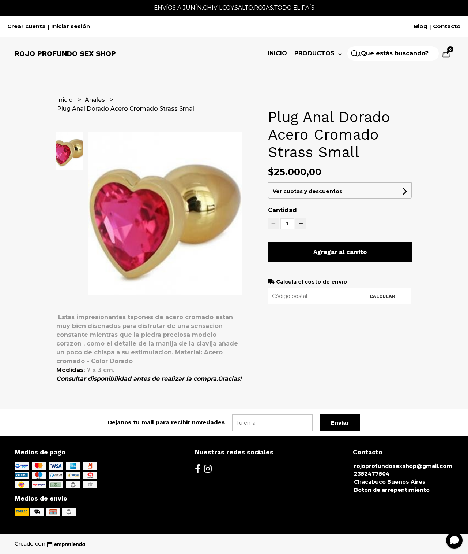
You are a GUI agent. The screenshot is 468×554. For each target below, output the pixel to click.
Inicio (277, 53)
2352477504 (372, 473)
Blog (420, 26)
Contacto (447, 26)
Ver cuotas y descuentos (307, 191)
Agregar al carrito (340, 251)
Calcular (382, 296)
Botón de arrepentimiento (392, 490)
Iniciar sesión (70, 26)
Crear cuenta (26, 26)
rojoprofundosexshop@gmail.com (403, 466)
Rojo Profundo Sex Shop (65, 53)
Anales (95, 99)
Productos (315, 53)
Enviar (340, 422)
